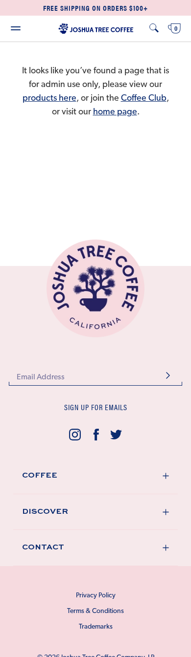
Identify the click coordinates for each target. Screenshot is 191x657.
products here (49, 98)
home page (115, 112)
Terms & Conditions (95, 611)
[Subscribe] (168, 377)
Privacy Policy (96, 595)
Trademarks (96, 627)
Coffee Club (144, 98)
